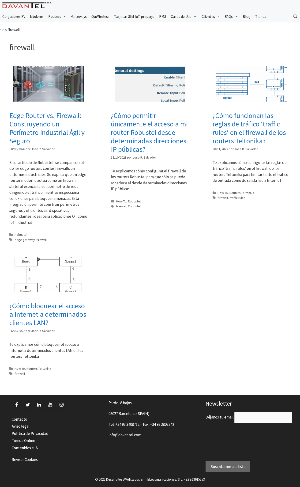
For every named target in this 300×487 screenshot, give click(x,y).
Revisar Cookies (25, 459)
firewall (41, 240)
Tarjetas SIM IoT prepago (134, 16)
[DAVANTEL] (27, 5)
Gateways (79, 16)
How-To (121, 201)
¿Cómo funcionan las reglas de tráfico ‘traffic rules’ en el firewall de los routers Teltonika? (249, 128)
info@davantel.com (125, 435)
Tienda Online (23, 440)
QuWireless (100, 16)
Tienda (260, 16)
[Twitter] (27, 405)
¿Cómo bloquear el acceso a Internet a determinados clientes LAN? (47, 314)
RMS (162, 16)
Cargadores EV (13, 16)
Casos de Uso (181, 16)
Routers (54, 16)
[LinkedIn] (39, 405)
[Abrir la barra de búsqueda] (295, 16)
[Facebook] (16, 405)
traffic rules (237, 198)
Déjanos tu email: (220, 417)
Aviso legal (21, 426)
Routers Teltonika (241, 193)
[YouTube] (50, 405)
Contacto (19, 419)
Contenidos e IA (25, 447)
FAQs (229, 16)
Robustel (21, 234)
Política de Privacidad (30, 433)
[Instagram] (61, 405)
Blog (247, 16)
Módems (37, 16)
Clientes (208, 16)
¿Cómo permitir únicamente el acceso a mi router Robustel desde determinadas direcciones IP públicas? (149, 132)
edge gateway (25, 240)
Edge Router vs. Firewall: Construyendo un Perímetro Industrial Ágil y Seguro (47, 128)
